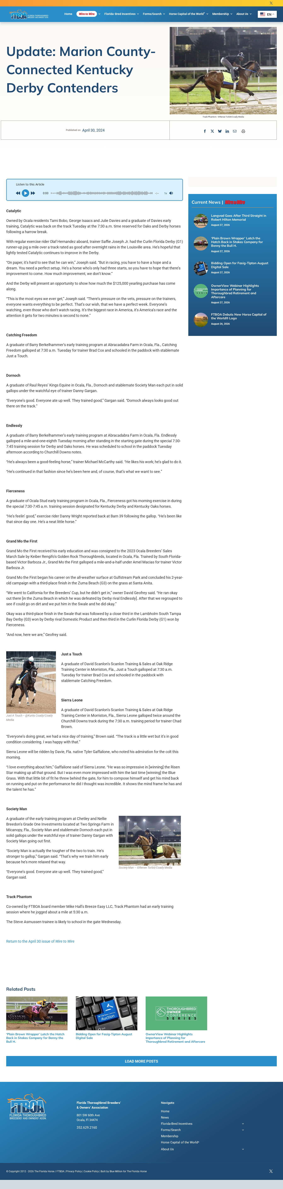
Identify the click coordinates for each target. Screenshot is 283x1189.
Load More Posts (141, 1061)
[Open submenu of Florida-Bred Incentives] (242, 1124)
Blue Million (116, 1171)
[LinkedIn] (227, 131)
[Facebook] (205, 131)
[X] (212, 131)
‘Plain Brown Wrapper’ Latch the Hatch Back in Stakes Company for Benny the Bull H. (237, 242)
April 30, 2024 (93, 130)
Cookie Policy (91, 1171)
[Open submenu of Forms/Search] (242, 1130)
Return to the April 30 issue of (40, 941)
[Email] (234, 131)
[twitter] (271, 3)
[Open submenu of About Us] (242, 1149)
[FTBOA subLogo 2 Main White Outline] (29, 9)
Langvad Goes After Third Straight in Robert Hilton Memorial (238, 217)
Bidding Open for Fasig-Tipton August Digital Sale (239, 265)
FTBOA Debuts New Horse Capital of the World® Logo (238, 316)
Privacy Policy (74, 1171)
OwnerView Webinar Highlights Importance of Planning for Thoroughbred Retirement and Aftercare (235, 291)
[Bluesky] (220, 131)
